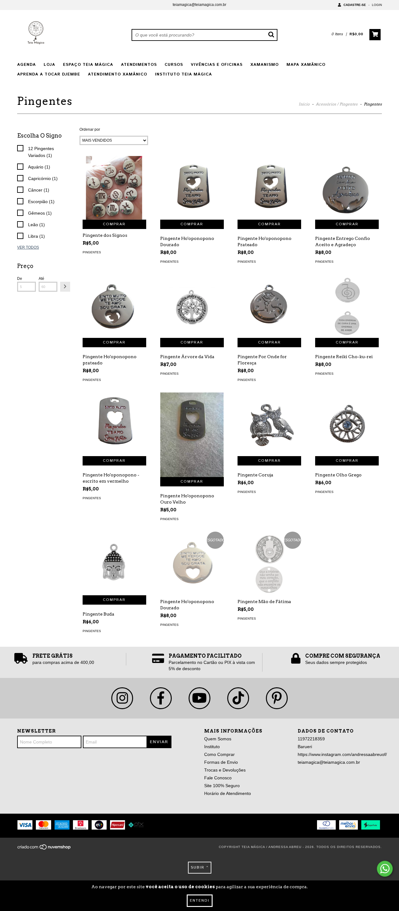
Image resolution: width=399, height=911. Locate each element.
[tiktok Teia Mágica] (238, 698)
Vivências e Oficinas (217, 65)
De (19, 278)
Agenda (26, 65)
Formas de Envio (221, 762)
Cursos (174, 65)
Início (304, 104)
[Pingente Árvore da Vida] (192, 306)
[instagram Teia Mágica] (122, 698)
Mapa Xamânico (305, 65)
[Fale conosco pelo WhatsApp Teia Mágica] (385, 869)
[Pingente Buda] (114, 563)
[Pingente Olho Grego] (347, 424)
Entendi (199, 900)
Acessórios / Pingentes (337, 104)
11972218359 (311, 738)
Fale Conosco (218, 777)
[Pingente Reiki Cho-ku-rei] (347, 306)
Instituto (212, 746)
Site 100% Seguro (222, 785)
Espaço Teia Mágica (88, 65)
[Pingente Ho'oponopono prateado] (114, 306)
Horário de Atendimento (227, 793)
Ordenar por (89, 129)
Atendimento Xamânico (117, 74)
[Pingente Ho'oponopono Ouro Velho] (192, 434)
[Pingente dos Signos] (114, 188)
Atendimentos (139, 65)
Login (377, 5)
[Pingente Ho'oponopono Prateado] (269, 188)
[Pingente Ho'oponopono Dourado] (192, 188)
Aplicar (65, 287)
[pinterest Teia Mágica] (277, 698)
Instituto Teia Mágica (183, 74)
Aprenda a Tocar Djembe (48, 74)
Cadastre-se (355, 5)
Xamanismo (264, 65)
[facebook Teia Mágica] (161, 698)
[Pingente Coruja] (269, 424)
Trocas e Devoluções (225, 769)
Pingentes (92, 252)
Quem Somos (217, 738)
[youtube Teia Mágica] (199, 698)
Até (41, 278)
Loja (49, 65)
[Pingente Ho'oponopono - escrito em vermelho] (114, 424)
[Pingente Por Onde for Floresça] (269, 306)
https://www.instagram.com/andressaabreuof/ (342, 754)
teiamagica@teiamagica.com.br (199, 4)
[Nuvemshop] (44, 849)
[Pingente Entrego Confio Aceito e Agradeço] (347, 188)
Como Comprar (219, 754)
